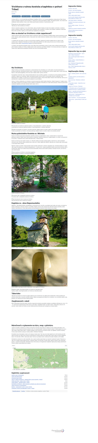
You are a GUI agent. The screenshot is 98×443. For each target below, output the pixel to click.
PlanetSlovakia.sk (16, 413)
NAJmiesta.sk (22, 430)
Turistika (13, 13)
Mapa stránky (22, 425)
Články (32, 2)
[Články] (35, 2)
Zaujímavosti (14, 424)
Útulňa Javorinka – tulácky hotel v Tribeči (20, 381)
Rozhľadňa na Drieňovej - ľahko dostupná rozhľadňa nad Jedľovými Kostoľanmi (29, 384)
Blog (53, 2)
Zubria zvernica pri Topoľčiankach (19, 385)
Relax (13, 418)
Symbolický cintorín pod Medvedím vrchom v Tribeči (23, 388)
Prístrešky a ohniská (36, 16)
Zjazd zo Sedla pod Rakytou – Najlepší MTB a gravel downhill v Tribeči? (27, 379)
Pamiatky (14, 427)
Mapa (70, 2)
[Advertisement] (39, 58)
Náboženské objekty (16, 16)
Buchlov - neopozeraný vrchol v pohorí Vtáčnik (22, 386)
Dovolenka (58, 2)
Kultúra (13, 425)
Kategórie (39, 2)
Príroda (13, 416)
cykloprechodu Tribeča (26, 43)
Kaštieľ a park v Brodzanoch (18, 375)
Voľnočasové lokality (46, 16)
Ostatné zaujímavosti (26, 16)
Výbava (65, 2)
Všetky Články (15, 414)
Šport (13, 420)
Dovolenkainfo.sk (23, 432)
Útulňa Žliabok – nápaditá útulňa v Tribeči (20, 382)
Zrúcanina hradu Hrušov (17, 378)
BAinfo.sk (22, 429)
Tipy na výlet (47, 2)
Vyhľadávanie (22, 420)
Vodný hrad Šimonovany (17, 376)
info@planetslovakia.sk (60, 421)
